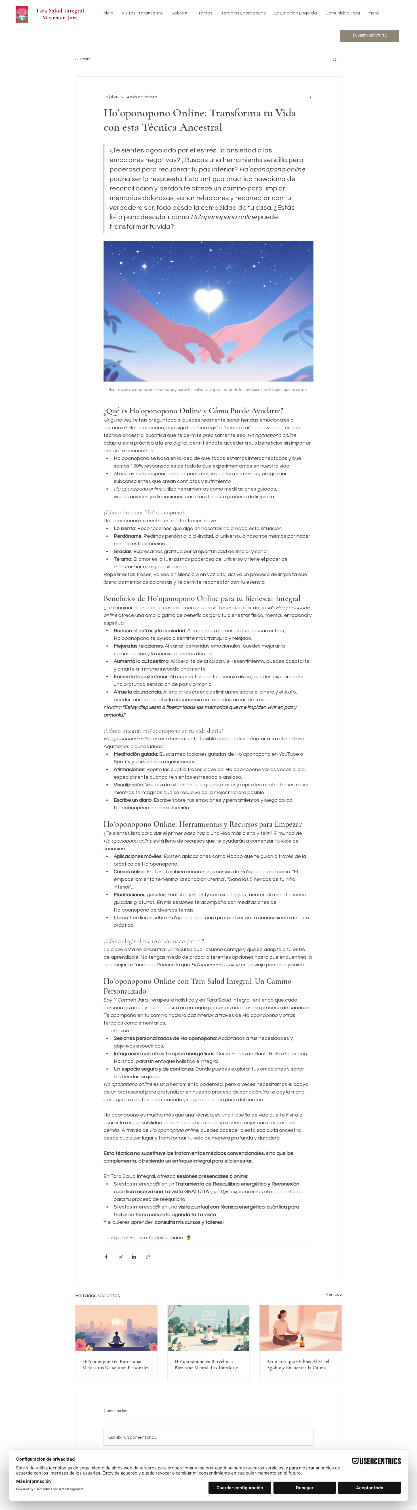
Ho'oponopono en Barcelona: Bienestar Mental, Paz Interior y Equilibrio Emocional (206, 1364)
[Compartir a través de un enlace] (148, 1256)
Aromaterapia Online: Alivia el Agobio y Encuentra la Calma (297, 1364)
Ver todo (334, 1295)
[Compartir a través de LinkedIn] (134, 1256)
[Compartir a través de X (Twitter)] (120, 1256)
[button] (334, 59)
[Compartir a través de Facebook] (106, 1256)
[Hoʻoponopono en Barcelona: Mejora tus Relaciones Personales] (116, 1328)
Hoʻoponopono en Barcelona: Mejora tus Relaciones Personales (115, 1364)
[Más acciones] (310, 97)
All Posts (82, 59)
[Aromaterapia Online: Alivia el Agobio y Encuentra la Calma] (301, 1328)
